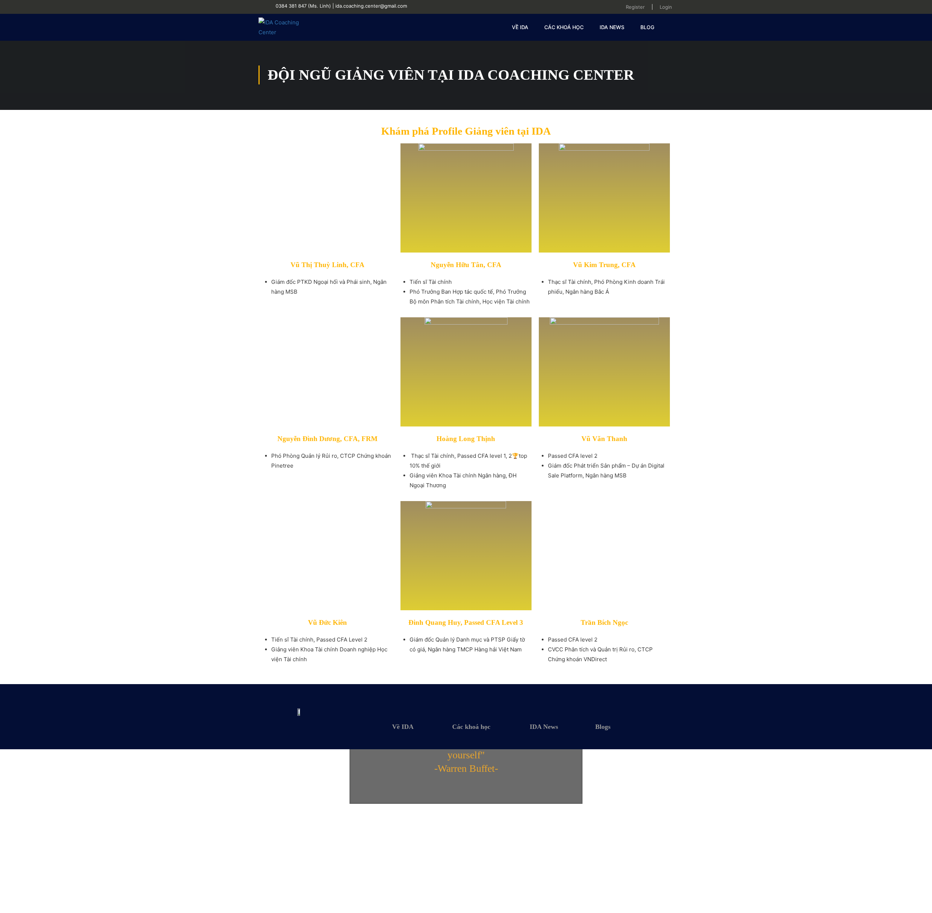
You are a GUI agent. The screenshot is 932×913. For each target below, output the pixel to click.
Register (635, 7)
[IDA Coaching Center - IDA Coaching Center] (286, 27)
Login (666, 7)
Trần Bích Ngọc (604, 622)
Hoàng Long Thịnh (466, 438)
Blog (647, 27)
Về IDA (520, 27)
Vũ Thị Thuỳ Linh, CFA (327, 265)
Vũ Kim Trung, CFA (604, 265)
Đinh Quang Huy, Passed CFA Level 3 (465, 622)
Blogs (603, 726)
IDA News (612, 27)
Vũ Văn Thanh (604, 438)
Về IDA (403, 726)
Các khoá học (471, 726)
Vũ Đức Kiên (327, 622)
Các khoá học (564, 27)
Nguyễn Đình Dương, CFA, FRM (327, 438)
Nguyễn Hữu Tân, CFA (466, 265)
